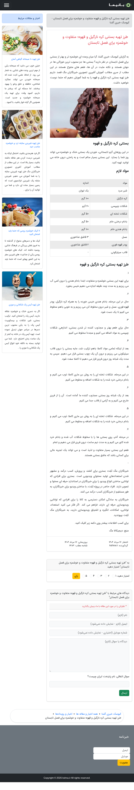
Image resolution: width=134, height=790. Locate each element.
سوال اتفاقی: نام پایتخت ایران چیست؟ (108, 677)
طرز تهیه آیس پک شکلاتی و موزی (24, 304)
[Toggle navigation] (6, 5)
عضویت (124, 763)
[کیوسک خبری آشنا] (120, 5)
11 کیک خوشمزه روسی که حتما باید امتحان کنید (24, 232)
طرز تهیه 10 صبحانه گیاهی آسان (25, 59)
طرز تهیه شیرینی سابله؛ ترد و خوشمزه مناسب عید (23, 145)
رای (76, 576)
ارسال (124, 693)
